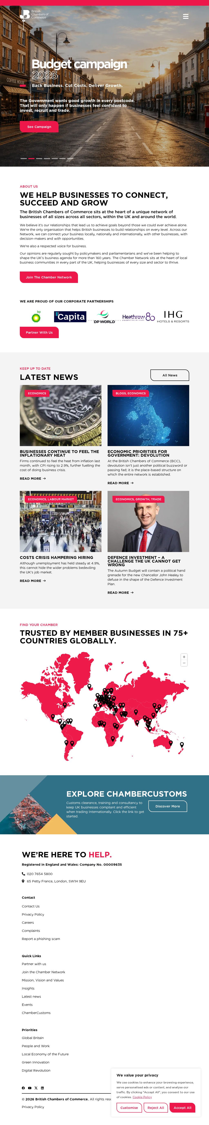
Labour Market (61, 499)
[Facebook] (23, 1088)
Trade (156, 499)
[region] (156, 1092)
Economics (37, 393)
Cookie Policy (142, 1097)
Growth (142, 499)
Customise (129, 1108)
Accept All (182, 1108)
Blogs (121, 393)
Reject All (156, 1108)
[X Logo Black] (36, 1088)
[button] (185, 16)
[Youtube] (29, 1088)
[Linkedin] (42, 1088)
